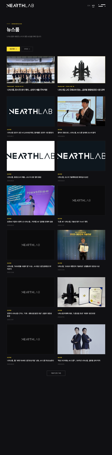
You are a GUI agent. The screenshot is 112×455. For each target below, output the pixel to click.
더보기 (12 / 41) (56, 373)
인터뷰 (27, 49)
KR (93, 5)
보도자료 (13, 49)
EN (88, 5)
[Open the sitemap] (101, 5)
